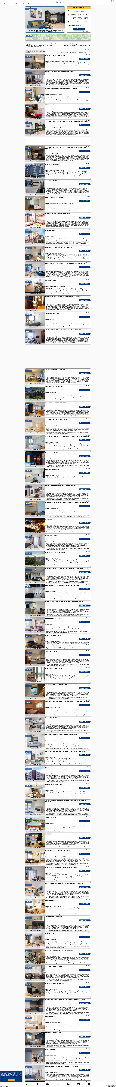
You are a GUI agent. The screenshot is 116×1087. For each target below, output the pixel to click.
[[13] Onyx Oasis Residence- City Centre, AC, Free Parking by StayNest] (35, 270)
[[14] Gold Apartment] (35, 287)
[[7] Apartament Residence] (35, 171)
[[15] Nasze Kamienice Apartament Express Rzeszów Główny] (35, 303)
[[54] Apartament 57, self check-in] (35, 973)
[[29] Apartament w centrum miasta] (35, 559)
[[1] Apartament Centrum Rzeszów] (35, 62)
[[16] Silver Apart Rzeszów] (35, 320)
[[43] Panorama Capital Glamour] (35, 791)
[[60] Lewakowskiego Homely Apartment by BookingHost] (35, 1073)
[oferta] (30, 68)
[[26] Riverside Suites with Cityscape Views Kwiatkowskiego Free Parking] (35, 509)
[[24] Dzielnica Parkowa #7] (35, 476)
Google (20, 1072)
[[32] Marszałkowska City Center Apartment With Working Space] (35, 608)
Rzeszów (28, 56)
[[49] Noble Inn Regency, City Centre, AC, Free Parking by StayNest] (35, 890)
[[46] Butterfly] (35, 841)
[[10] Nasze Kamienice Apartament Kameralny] (35, 220)
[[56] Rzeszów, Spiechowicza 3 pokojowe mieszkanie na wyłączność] (35, 1006)
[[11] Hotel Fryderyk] (35, 237)
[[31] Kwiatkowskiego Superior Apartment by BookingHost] (35, 592)
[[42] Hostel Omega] (35, 774)
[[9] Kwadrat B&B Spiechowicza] (35, 204)
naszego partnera (65, 433)
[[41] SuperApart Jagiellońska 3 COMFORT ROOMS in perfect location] (35, 758)
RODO (7, 1077)
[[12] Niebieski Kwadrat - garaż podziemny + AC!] (35, 254)
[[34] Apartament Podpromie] (35, 642)
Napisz (114, 1086)
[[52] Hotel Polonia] (35, 940)
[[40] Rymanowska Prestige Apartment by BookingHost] (35, 741)
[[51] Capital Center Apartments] (35, 923)
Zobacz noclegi (84, 58)
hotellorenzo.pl (58, 2)
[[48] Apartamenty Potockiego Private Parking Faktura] (35, 874)
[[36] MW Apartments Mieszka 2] (35, 675)
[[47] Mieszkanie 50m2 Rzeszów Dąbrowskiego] (35, 857)
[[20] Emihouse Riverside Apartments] (35, 410)
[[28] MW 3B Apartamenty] (35, 542)
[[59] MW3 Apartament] (35, 1056)
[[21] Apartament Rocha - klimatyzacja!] (35, 426)
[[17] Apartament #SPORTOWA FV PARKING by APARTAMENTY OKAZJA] (35, 336)
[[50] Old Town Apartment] (35, 907)
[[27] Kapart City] (35, 526)
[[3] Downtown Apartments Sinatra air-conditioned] (35, 95)
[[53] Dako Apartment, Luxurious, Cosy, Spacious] (35, 957)
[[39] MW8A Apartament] (35, 724)
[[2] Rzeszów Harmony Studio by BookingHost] (35, 78)
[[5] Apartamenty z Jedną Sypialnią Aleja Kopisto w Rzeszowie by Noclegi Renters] (35, 128)
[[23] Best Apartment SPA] (35, 459)
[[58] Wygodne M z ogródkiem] (35, 1039)
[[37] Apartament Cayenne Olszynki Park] (35, 691)
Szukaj (79, 29)
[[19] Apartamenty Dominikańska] (35, 393)
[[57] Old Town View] (35, 1023)
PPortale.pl (6, 1086)
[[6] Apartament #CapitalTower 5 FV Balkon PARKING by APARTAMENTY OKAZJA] (35, 154)
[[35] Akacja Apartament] (35, 658)
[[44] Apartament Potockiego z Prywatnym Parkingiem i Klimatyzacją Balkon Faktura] (35, 807)
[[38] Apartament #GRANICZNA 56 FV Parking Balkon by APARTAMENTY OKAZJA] (35, 708)
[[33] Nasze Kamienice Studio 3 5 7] (35, 625)
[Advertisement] (58, 357)
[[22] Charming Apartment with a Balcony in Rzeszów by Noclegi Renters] (35, 443)
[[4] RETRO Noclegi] (35, 112)
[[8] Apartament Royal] (35, 187)
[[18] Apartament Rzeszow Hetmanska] (35, 376)
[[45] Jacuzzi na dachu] (35, 824)
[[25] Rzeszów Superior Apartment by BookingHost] (35, 492)
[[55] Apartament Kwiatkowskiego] (35, 990)
